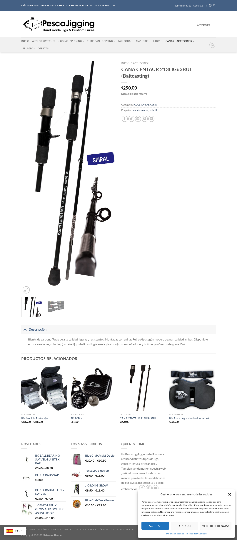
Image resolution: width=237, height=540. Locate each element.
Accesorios (184, 41)
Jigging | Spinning (70, 41)
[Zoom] (26, 289)
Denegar (184, 525)
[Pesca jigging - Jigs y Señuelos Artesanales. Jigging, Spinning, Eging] (59, 24)
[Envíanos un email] (214, 5)
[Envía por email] (138, 119)
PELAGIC (28, 48)
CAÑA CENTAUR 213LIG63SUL (138, 418)
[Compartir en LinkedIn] (151, 119)
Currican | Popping (100, 41)
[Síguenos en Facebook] (207, 5)
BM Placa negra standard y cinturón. (190, 418)
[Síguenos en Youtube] (155, 488)
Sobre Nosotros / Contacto (189, 5)
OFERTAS (43, 48)
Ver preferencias (215, 525)
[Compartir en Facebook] (125, 119)
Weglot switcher (44, 41)
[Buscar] (212, 45)
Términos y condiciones (114, 529)
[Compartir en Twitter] (131, 119)
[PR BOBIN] (93, 388)
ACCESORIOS (141, 63)
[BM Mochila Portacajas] (44, 388)
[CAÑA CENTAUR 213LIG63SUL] (143, 388)
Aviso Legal (28, 529)
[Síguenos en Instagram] (210, 5)
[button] (229, 494)
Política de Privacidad (196, 533)
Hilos (156, 41)
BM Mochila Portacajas (34, 418)
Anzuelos (142, 41)
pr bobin (154, 110)
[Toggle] (25, 329)
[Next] (109, 177)
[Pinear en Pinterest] (145, 119)
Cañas (170, 41)
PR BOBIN (77, 418)
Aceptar (155, 525)
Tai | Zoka (124, 41)
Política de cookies (175, 533)
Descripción (37, 329)
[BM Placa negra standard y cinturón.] (192, 388)
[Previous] (27, 177)
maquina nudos (140, 110)
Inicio (25, 41)
